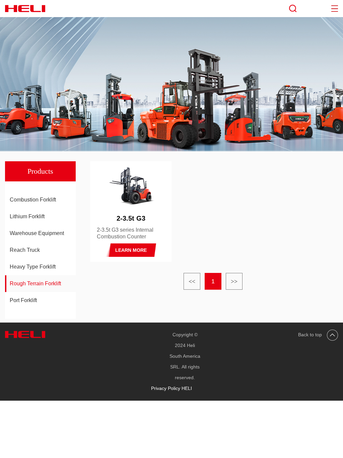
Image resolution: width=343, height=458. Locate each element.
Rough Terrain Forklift (35, 283)
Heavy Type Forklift (33, 267)
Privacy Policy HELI (171, 388)
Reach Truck (25, 250)
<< (192, 281)
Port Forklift (23, 300)
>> (234, 281)
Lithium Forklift (27, 216)
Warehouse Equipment (37, 233)
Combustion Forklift (33, 200)
